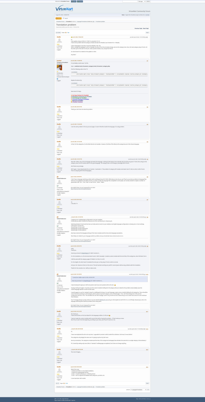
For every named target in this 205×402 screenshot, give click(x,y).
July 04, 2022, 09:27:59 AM (77, 349)
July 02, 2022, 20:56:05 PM (76, 246)
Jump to (128, 389)
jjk (93, 21)
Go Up (57, 383)
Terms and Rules (142, 398)
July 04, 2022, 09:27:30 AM (77, 328)
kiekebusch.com (104, 300)
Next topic (146, 28)
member (148, 15)
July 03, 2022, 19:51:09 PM (76, 274)
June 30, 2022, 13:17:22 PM (76, 141)
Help (137, 398)
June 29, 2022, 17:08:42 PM (77, 37)
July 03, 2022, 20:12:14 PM (76, 311)
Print (147, 32)
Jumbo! (59, 60)
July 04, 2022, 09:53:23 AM (76, 366)
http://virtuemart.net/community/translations (81, 189)
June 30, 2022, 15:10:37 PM (76, 159)
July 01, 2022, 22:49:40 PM (76, 176)
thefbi (59, 37)
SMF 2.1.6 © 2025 (58, 398)
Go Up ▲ (149, 398)
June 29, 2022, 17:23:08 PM (76, 60)
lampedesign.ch (85, 253)
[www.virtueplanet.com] (57, 78)
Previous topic (138, 28)
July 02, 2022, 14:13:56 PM (77, 217)
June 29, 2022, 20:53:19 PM (76, 106)
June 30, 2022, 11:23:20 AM (76, 124)
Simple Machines (65, 398)
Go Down (58, 32)
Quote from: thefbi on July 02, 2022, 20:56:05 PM (83, 277)
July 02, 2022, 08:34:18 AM (76, 199)
